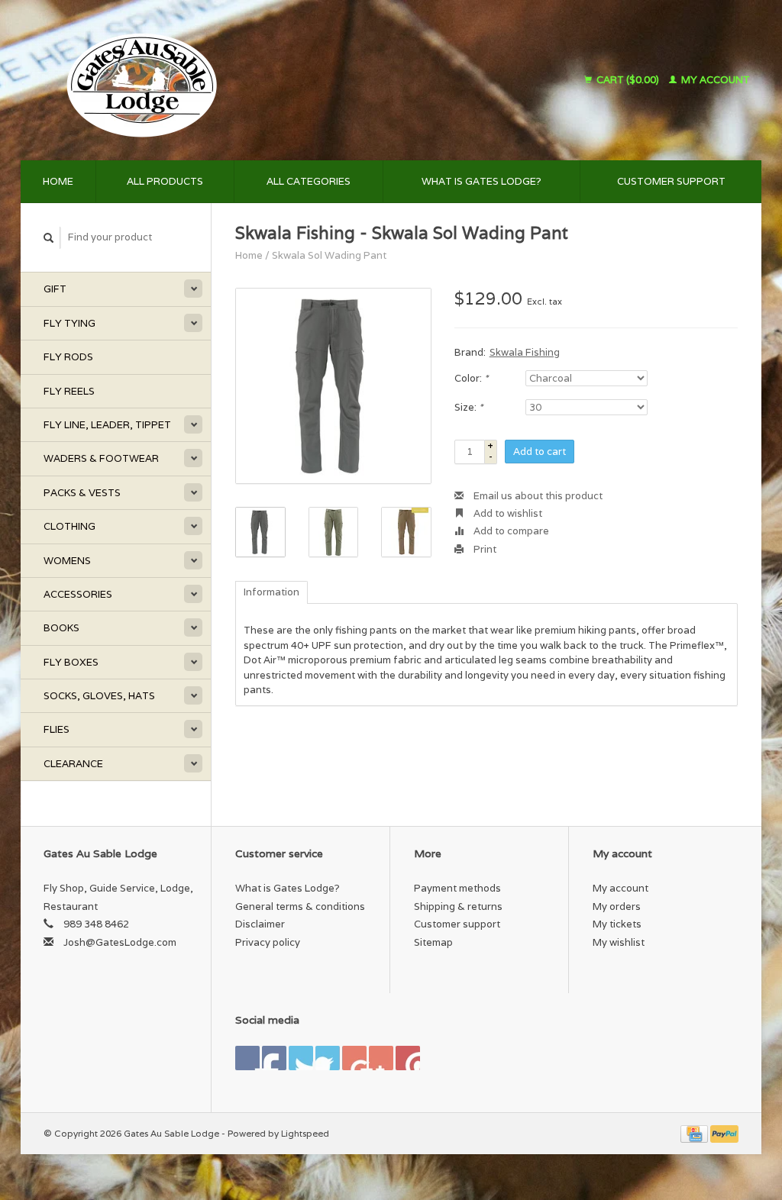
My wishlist (619, 942)
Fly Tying (69, 323)
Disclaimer (260, 924)
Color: (471, 378)
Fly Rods (68, 356)
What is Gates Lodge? (481, 181)
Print (483, 549)
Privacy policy (267, 942)
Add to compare (510, 530)
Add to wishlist (506, 513)
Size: (468, 407)
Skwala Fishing (525, 352)
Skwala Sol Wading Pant (329, 255)
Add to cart (539, 451)
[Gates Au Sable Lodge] (230, 80)
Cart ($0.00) (627, 79)
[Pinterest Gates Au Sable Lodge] (327, 1058)
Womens (67, 560)
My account (714, 79)
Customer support (671, 181)
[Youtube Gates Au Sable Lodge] (354, 1058)
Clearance (73, 763)
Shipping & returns (458, 906)
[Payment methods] (695, 1133)
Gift (55, 288)
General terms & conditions (300, 906)
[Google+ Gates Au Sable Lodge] (301, 1058)
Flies (56, 729)
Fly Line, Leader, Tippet (107, 424)
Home (58, 181)
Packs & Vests (82, 492)
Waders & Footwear (101, 458)
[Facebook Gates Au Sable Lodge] (247, 1058)
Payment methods (457, 888)
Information (271, 591)
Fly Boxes (71, 662)
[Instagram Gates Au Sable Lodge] (408, 1058)
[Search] (48, 238)
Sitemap (433, 942)
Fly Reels (69, 391)
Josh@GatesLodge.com (119, 942)
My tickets (617, 924)
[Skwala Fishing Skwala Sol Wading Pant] (333, 386)
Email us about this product (537, 495)
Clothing (69, 526)
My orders (617, 906)
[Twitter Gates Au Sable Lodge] (274, 1058)
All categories (309, 181)
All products (165, 181)
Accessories (78, 594)
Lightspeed (305, 1133)
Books (61, 627)
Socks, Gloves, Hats (99, 695)
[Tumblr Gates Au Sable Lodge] (381, 1058)
